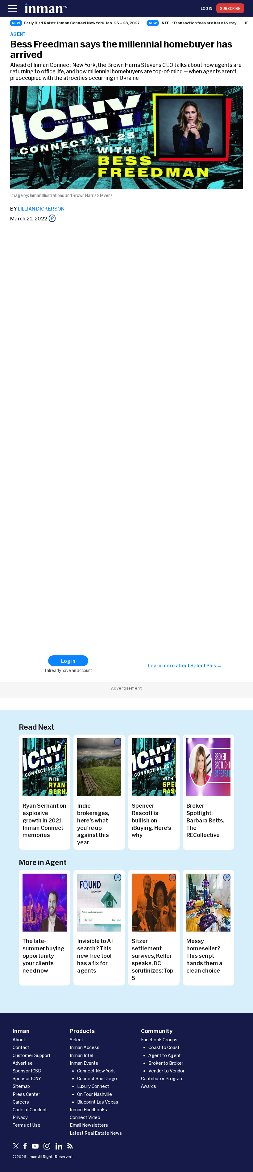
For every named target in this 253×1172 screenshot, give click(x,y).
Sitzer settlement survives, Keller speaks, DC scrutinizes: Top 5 (152, 959)
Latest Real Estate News (96, 1133)
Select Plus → (206, 665)
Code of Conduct (30, 1109)
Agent (18, 34)
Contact (21, 1047)
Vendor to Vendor (166, 1070)
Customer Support (32, 1055)
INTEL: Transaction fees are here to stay (198, 22)
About (19, 1039)
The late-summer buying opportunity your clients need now (43, 955)
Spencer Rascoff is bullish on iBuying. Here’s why (151, 820)
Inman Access (84, 1047)
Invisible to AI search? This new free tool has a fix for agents (95, 955)
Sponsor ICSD (27, 1070)
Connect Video (85, 1117)
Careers (21, 1101)
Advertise (23, 1063)
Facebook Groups (159, 1039)
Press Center (26, 1094)
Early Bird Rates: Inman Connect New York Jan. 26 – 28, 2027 (82, 22)
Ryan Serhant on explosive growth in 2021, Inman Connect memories (44, 820)
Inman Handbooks (88, 1109)
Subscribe (230, 8)
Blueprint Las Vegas (97, 1101)
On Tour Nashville (94, 1094)
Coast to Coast (164, 1047)
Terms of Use (26, 1125)
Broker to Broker (165, 1063)
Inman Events (84, 1063)
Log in (206, 8)
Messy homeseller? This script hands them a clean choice (204, 955)
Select (76, 1039)
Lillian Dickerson (41, 208)
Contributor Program (162, 1078)
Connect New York (96, 1070)
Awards (148, 1086)
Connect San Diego (97, 1078)
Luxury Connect (93, 1086)
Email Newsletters (89, 1125)
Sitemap (21, 1086)
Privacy (20, 1117)
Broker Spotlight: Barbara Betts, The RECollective (205, 820)
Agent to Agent (164, 1055)
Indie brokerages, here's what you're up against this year (93, 824)
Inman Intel (81, 1055)
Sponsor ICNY (27, 1078)
